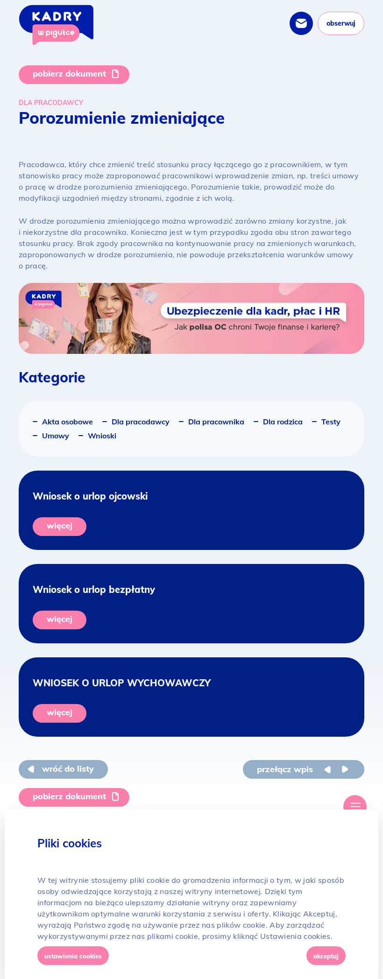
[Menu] (355, 806)
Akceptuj (326, 956)
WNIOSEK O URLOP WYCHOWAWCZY (122, 683)
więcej (59, 525)
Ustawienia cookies (73, 956)
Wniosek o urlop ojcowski (90, 496)
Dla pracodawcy (51, 103)
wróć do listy (68, 768)
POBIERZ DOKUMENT (69, 73)
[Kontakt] (301, 23)
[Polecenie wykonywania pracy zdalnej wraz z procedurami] (330, 769)
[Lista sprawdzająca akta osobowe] (344, 769)
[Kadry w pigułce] (56, 25)
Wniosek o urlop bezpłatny (94, 589)
